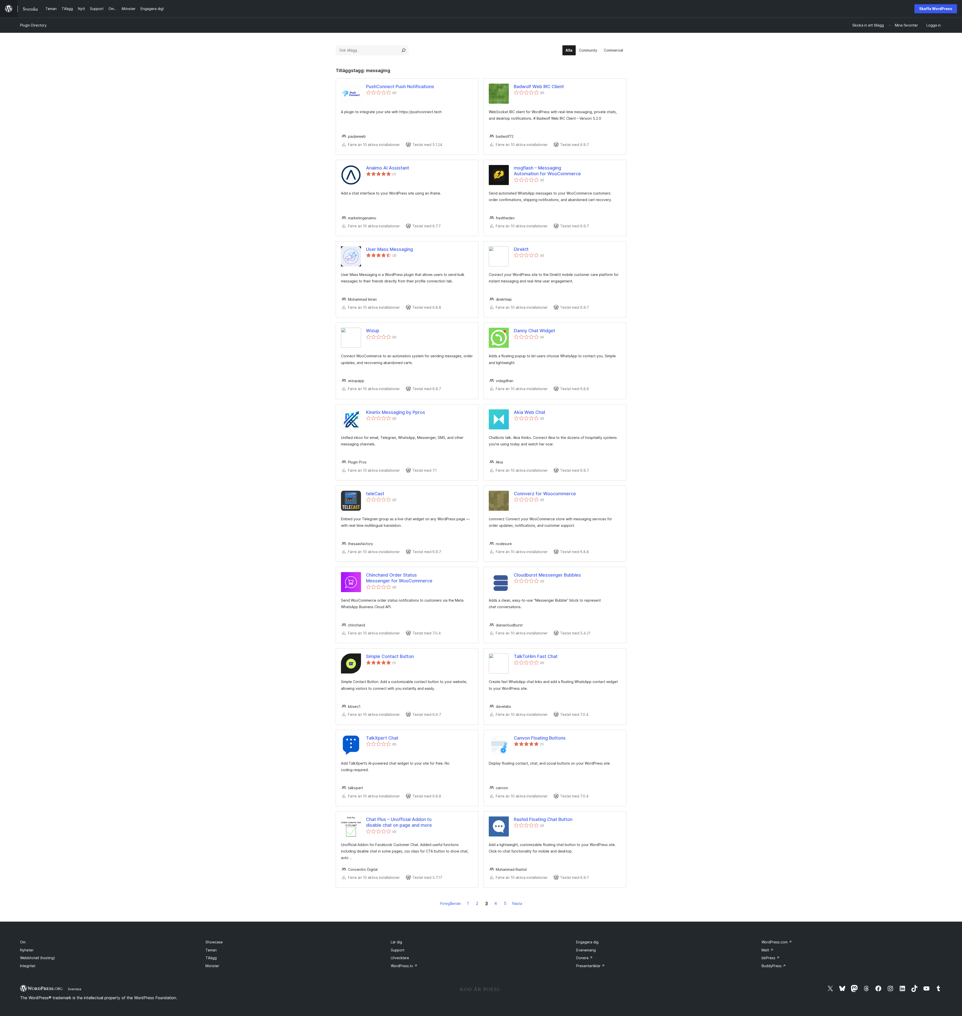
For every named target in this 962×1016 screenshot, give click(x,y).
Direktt (521, 249)
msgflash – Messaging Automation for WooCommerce (547, 170)
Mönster (212, 966)
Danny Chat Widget (534, 330)
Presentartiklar (590, 966)
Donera (584, 958)
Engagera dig (587, 942)
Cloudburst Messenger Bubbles (547, 575)
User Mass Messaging (389, 249)
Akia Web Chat (529, 412)
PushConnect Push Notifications (400, 86)
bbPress (771, 958)
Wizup (372, 330)
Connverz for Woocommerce (545, 493)
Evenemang (586, 950)
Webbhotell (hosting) (37, 958)
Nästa (517, 903)
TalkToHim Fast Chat (536, 656)
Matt (767, 950)
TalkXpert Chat (382, 738)
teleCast (375, 493)
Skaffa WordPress (935, 9)
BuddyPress (774, 966)
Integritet (27, 966)
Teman (211, 950)
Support (397, 950)
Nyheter (27, 950)
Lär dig (396, 942)
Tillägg (211, 958)
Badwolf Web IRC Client (539, 86)
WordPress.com (777, 942)
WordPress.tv (404, 966)
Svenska (74, 989)
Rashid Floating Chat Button (543, 819)
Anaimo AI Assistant (387, 168)
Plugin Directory (33, 25)
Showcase (214, 942)
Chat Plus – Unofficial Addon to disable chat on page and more (399, 822)
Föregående (450, 903)
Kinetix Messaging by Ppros (395, 412)
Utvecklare (400, 958)
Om (23, 942)
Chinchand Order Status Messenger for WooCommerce (399, 577)
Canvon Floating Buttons (540, 738)
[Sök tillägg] (404, 50)
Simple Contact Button (390, 656)
